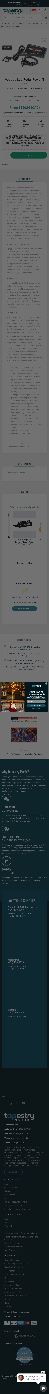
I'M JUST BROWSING (36, 708)
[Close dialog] (46, 683)
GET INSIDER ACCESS (36, 705)
